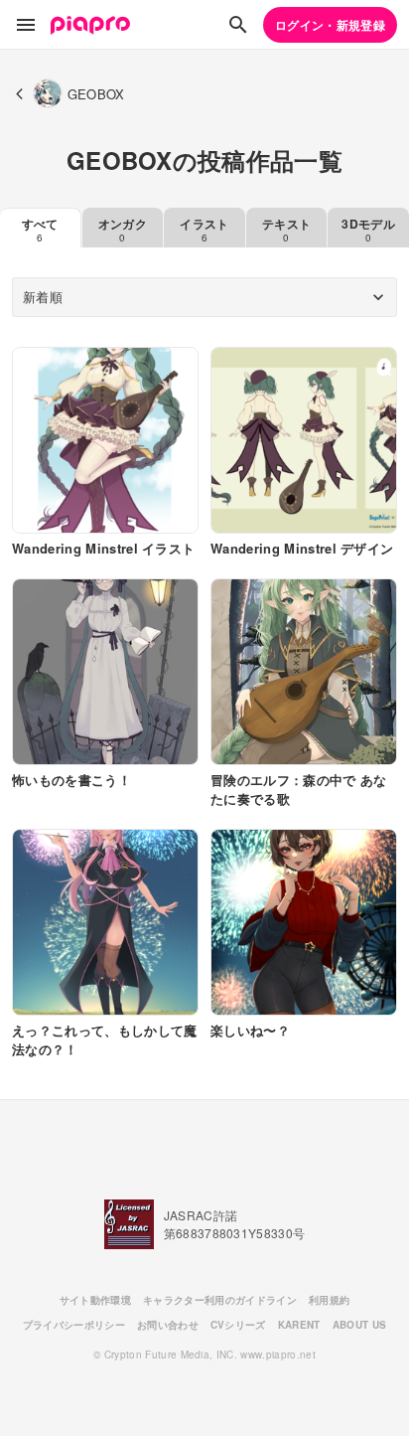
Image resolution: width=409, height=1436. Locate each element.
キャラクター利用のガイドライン (220, 1300)
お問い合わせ (168, 1325)
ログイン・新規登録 (330, 25)
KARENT (299, 1325)
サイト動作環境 (95, 1300)
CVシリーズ (238, 1325)
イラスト (204, 229)
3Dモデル (368, 229)
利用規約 (329, 1300)
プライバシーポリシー (74, 1325)
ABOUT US (360, 1325)
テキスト (286, 229)
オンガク (122, 229)
